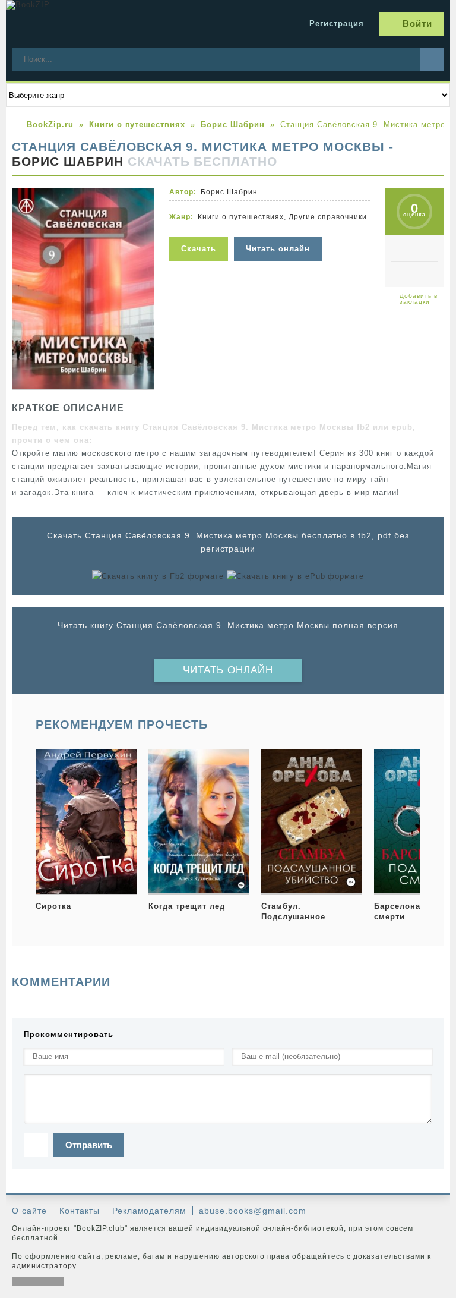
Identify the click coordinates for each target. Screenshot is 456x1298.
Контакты (79, 1210)
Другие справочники (328, 217)
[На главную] (95, 24)
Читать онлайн (228, 670)
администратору (44, 1266)
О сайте (29, 1210)
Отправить (88, 1145)
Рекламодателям (149, 1210)
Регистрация (336, 23)
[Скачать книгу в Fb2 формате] (158, 576)
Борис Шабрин (68, 162)
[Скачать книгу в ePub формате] (295, 576)
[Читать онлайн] (279, 229)
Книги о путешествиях (241, 217)
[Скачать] (201, 229)
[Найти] (432, 59)
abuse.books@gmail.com (252, 1210)
